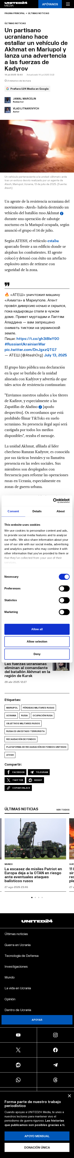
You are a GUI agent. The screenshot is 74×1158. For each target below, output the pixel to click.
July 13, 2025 (55, 355)
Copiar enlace (21, 787)
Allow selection (37, 641)
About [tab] (61, 511)
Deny (37, 654)
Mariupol (12, 707)
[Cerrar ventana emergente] (69, 1095)
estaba (53, 241)
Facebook (18, 772)
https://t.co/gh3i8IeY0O (38, 338)
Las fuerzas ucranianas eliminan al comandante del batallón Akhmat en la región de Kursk (27, 669)
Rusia (24, 715)
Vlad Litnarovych (26, 108)
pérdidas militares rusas (38, 707)
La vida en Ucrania (18, 987)
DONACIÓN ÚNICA (37, 1147)
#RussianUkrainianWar (25, 344)
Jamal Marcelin (24, 98)
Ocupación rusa (43, 715)
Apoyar (37, 1019)
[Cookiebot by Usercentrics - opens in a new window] (53, 500)
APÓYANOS (50, 4)
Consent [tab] (13, 511)
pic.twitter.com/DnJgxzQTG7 (31, 349)
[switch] (64, 588)
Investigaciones (16, 966)
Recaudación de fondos (21, 739)
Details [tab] (37, 511)
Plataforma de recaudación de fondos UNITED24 (36, 746)
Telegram (42, 772)
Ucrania (11, 715)
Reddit (38, 780)
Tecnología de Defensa (22, 955)
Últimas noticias (38, 13)
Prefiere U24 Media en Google (29, 88)
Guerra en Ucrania (18, 944)
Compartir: (13, 764)
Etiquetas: (13, 699)
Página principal (15, 13)
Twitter (17, 780)
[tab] (31, 897)
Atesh (10, 754)
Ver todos (62, 810)
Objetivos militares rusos (23, 723)
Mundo (9, 864)
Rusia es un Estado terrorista (25, 731)
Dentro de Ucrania (18, 1009)
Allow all (37, 629)
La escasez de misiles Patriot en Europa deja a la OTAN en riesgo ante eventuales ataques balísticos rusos (33, 874)
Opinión (10, 998)
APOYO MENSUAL (37, 1136)
